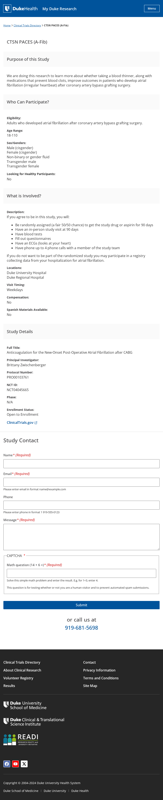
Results (9, 685)
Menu (152, 8)
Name (8, 455)
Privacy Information (99, 670)
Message (10, 520)
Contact (89, 662)
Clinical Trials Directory (27, 25)
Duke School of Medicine (20, 791)
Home (7, 25)
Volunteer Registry (18, 678)
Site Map (90, 685)
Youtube (15, 763)
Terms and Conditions (101, 678)
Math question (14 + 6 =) (25, 565)
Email (7, 474)
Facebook (6, 763)
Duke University (55, 791)
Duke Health (80, 791)
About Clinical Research (22, 670)
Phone (8, 497)
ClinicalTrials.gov (22, 422)
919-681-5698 (81, 627)
